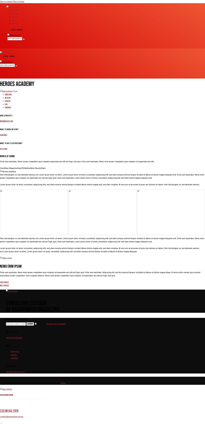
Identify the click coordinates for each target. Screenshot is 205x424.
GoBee (63, 383)
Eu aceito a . (51, 324)
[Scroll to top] (1, 422)
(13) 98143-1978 (9, 411)
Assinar (30, 324)
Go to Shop (3, 149)
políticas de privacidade (56, 324)
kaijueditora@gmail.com (15, 372)
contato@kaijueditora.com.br (11, 417)
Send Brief (3, 135)
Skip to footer (18, 1)
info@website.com (6, 121)
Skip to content (6, 1)
